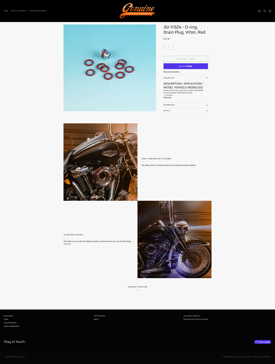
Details (166, 110)
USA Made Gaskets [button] (191, 316)
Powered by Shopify (262, 357)
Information (169, 105)
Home (6, 319)
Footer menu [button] (99, 316)
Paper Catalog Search (11, 326)
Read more (167, 97)
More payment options (171, 72)
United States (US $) (14, 357)
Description (168, 78)
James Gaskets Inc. (231, 357)
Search (96, 319)
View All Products (10, 323)
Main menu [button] (8, 316)
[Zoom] (109, 68)
